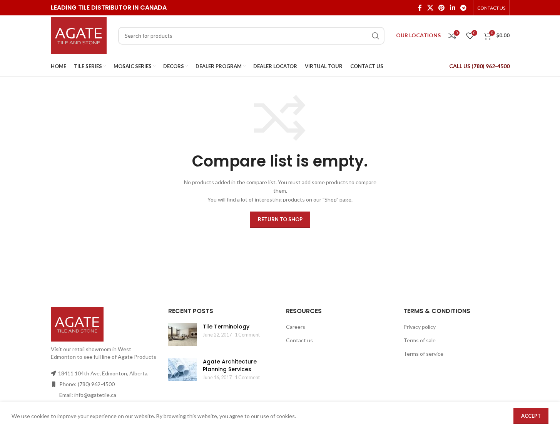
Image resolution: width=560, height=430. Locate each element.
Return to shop (280, 219)
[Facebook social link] (420, 7)
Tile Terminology (226, 326)
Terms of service (423, 353)
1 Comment (247, 335)
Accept (531, 416)
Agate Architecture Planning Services (230, 365)
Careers (295, 326)
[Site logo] (79, 35)
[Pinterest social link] (441, 7)
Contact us (299, 340)
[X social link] (430, 7)
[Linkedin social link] (452, 7)
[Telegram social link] (463, 7)
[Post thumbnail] (182, 334)
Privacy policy (419, 326)
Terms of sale (419, 340)
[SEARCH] (375, 36)
